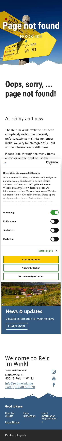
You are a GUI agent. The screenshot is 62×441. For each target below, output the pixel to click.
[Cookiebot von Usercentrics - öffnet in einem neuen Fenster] (46, 163)
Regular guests (9, 414)
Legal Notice (12, 422)
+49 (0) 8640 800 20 (20, 387)
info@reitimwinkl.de (19, 383)
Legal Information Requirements (49, 417)
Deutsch (10, 435)
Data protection (29, 414)
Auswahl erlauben (31, 268)
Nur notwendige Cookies (31, 276)
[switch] (54, 221)
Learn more (31, 299)
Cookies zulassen (31, 259)
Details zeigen (45, 251)
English (21, 435)
